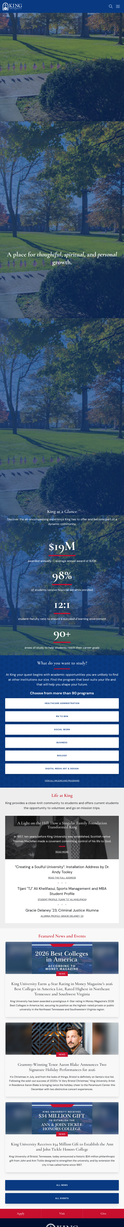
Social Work (62, 729)
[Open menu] (117, 6)
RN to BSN (62, 716)
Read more (62, 851)
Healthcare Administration (62, 703)
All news (62, 1185)
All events (62, 1198)
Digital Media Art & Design (62, 768)
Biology (62, 755)
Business (62, 742)
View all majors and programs (62, 780)
